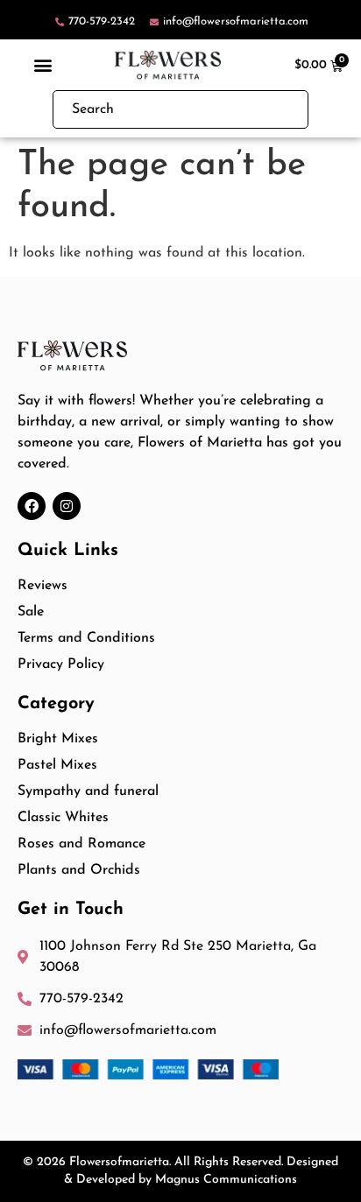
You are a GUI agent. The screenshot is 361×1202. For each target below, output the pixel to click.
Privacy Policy (61, 664)
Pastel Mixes (57, 765)
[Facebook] (32, 506)
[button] (43, 64)
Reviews (42, 586)
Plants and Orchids (79, 870)
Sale (31, 612)
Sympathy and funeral (88, 791)
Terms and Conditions (86, 638)
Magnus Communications (226, 1179)
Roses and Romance (81, 844)
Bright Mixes (58, 739)
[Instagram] (67, 506)
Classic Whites (63, 818)
